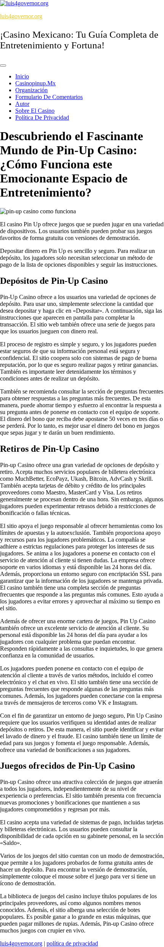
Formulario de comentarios (49, 97)
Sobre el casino (35, 110)
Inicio (22, 76)
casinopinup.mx (35, 83)
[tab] (3, 65)
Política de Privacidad (42, 117)
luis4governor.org (21, 16)
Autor (22, 104)
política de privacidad (72, 943)
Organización (31, 90)
